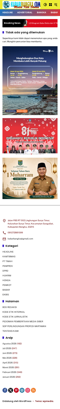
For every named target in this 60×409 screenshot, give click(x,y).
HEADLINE (8, 251)
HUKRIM (6, 275)
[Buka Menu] (50, 4)
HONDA (6, 280)
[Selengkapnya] (30, 213)
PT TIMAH (7, 261)
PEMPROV (7, 266)
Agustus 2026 (9, 343)
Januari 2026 (8, 377)
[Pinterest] (16, 390)
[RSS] (33, 390)
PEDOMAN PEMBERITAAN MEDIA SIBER (22, 321)
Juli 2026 (6, 348)
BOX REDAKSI (9, 307)
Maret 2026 (8, 367)
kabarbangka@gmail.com (20, 238)
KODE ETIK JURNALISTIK (15, 316)
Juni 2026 (7, 353)
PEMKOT (6, 285)
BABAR (6, 290)
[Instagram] (27, 390)
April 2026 (7, 362)
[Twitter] (10, 390)
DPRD (5, 271)
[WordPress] (22, 390)
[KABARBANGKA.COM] (21, 4)
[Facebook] (4, 390)
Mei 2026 (7, 358)
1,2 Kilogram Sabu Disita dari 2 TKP (37, 23)
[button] (45, 4)
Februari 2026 (9, 372)
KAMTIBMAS (8, 256)
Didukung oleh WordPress (16, 401)
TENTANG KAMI (10, 331)
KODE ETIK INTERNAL (13, 312)
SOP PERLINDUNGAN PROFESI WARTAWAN (24, 326)
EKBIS (5, 294)
